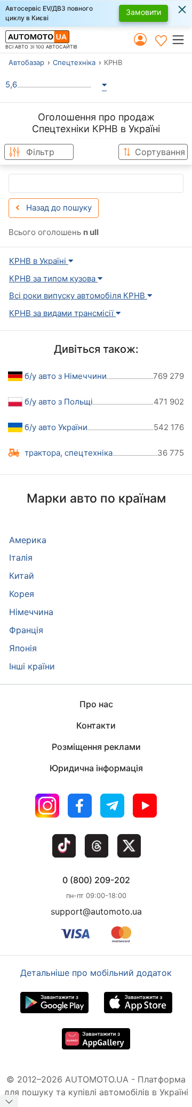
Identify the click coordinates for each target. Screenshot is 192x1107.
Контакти (96, 725)
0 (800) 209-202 (96, 880)
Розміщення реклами (96, 746)
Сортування (160, 152)
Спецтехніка (74, 62)
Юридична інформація (96, 768)
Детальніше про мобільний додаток (96, 972)
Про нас (96, 704)
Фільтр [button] (40, 152)
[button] (181, 39)
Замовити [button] (143, 12)
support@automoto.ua (96, 911)
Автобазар (26, 62)
